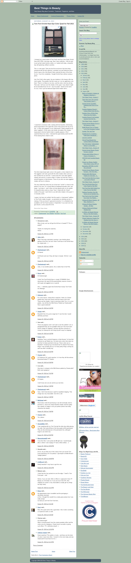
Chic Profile (84, 458)
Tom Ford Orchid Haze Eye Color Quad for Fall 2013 (54, 24)
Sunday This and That (88, 131)
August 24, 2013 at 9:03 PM (45, 435)
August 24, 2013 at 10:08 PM (46, 458)
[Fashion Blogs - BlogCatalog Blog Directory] (89, 432)
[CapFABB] (89, 522)
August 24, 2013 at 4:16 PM (45, 308)
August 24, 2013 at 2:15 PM (45, 261)
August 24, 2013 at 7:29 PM (45, 386)
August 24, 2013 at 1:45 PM (45, 246)
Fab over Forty (85, 475)
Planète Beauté (85, 480)
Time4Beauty (84, 496)
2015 (82, 239)
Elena (39, 491)
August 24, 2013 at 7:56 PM (45, 411)
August (85, 91)
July (84, 89)
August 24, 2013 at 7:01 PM (45, 373)
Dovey (39, 273)
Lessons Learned (87, 137)
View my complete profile (88, 255)
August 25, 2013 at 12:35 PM (46, 529)
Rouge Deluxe (85, 482)
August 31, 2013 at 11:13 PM (46, 542)
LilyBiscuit (41, 462)
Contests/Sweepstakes (57, 16)
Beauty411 (84, 456)
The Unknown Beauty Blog (88, 494)
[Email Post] (56, 211)
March (85, 80)
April (84, 82)
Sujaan (40, 311)
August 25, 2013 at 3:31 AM (45, 504)
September (86, 227)
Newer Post (34, 551)
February (85, 77)
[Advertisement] (87, 321)
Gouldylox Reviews (86, 477)
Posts (83, 261)
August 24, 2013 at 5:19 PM (45, 319)
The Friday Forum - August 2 (90, 97)
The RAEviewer (85, 492)
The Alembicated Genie (87, 484)
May (84, 84)
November (86, 231)
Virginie (40, 355)
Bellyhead (40, 400)
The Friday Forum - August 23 (90, 182)
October (85, 229)
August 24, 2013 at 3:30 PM (45, 292)
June (84, 87)
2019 (82, 245)
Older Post (72, 551)
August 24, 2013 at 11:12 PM (46, 487)
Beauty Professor (85, 454)
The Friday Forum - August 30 (90, 216)
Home (32, 16)
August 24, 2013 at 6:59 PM (45, 362)
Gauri (39, 507)
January (85, 75)
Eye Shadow (50, 213)
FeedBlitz (94, 27)
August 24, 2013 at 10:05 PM (46, 446)
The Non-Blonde (85, 489)
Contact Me (81, 16)
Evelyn (40, 337)
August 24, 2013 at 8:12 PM (45, 420)
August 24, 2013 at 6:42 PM (45, 351)
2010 (82, 66)
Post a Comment (38, 545)
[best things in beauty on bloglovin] (87, 406)
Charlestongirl (42, 213)
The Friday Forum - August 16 (90, 148)
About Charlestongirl (42, 16)
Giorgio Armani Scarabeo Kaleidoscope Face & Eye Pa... (90, 105)
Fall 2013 (57, 213)
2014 (82, 236)
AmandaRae (41, 424)
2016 (82, 241)
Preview (81, 27)
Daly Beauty (84, 466)
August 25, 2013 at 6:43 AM (45, 515)
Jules (39, 237)
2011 (82, 69)
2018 (82, 243)
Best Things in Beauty (47, 8)
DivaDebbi (83, 470)
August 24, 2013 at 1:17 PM (45, 234)
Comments (84, 264)
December (86, 233)
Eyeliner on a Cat (85, 473)
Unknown (40, 295)
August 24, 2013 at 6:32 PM (45, 333)
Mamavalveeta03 (42, 438)
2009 (82, 64)
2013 (82, 73)
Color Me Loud (85, 463)
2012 (82, 71)
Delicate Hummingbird (87, 468)
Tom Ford (63, 213)
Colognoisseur (85, 461)
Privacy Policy (71, 16)
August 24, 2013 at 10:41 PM (46, 467)
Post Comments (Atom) (45, 555)
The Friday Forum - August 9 (90, 121)
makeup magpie (42, 532)
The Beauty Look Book (87, 487)
